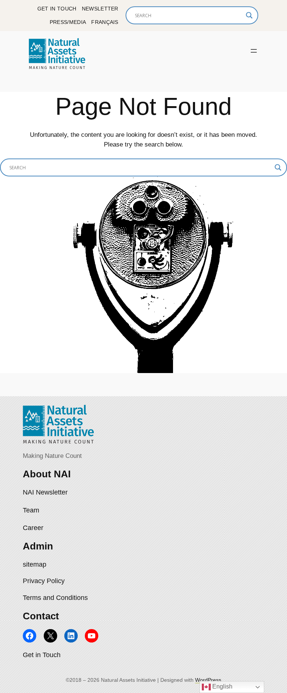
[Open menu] (253, 50)
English (221, 686)
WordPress (208, 680)
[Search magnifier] (249, 15)
